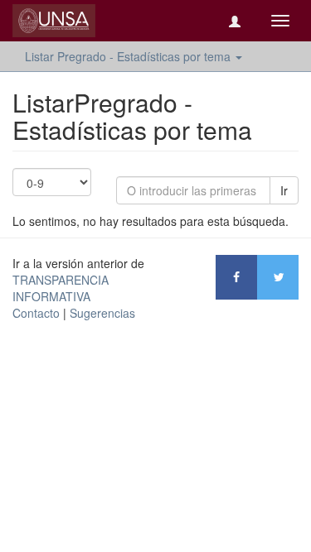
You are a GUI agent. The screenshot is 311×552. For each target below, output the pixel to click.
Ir (284, 190)
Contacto (36, 313)
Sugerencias (102, 313)
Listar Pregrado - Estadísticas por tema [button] (129, 56)
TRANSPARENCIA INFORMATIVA (60, 288)
